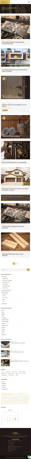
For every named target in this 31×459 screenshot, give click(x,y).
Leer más (4, 110)
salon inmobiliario (4, 375)
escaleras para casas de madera (10, 400)
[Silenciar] (26, 222)
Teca (3, 301)
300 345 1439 (12, 443)
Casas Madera (4, 317)
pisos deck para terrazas (26, 402)
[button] (28, 456)
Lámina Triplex (5, 284)
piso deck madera (24, 401)
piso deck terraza (17, 400)
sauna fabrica (4, 399)
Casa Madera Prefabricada (6, 290)
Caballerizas (4, 334)
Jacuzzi (3, 312)
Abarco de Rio (5, 293)
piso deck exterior (9, 401)
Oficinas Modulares (5, 321)
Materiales (3, 383)
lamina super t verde (11, 373)
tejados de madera (6, 397)
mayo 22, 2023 (13, 350)
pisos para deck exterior (4, 401)
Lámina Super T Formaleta (7, 280)
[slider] (28, 222)
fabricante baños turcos (7, 399)
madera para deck (20, 402)
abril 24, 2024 (13, 341)
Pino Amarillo (5, 297)
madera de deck (21, 400)
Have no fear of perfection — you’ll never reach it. (12, 196)
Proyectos (3, 385)
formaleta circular (14, 401)
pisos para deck (16, 403)
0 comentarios (10, 40)
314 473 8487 (12, 445)
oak (21, 373)
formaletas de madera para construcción (23, 403)
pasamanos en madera (17, 398)
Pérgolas (3, 314)
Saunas (3, 310)
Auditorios (3, 327)
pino (24, 373)
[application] (15, 222)
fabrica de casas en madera (14, 399)
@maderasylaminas (13, 449)
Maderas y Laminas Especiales (10, 457)
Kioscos (3, 316)
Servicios (3, 387)
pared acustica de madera (21, 397)
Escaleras (3, 330)
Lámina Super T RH (6, 282)
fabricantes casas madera (15, 393)
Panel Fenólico (5, 287)
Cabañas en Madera (5, 319)
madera (17, 373)
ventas (17, 375)
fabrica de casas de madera (14, 397)
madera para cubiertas (26, 400)
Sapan (4, 299)
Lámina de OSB (5, 278)
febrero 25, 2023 (5, 68)
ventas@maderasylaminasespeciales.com (16, 446)
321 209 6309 (12, 442)
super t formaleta (11, 375)
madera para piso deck (19, 401)
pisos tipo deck (22, 398)
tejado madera (2, 403)
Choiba (4, 295)
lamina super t (4, 373)
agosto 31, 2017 (5, 252)
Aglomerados (4, 276)
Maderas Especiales (6, 95)
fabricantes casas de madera (6, 393)
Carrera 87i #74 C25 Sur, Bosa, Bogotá (16, 440)
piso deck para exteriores (22, 399)
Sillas (3, 332)
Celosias (3, 329)
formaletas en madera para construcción (11, 402)
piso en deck (25, 398)
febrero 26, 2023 (5, 40)
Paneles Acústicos (5, 325)
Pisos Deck (3, 323)
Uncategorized (4, 303)
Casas (3, 381)
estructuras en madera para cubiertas (9, 403)
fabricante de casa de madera (8, 398)
